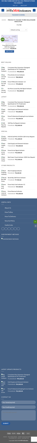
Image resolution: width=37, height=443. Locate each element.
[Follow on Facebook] (2, 228)
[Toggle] (3, 208)
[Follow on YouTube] (15, 228)
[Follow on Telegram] (18, 228)
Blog (19, 438)
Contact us (25, 438)
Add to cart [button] (9, 51)
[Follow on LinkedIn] (12, 228)
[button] (2, 10)
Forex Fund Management (25, 436)
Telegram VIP (13, 438)
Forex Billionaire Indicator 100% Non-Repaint (9, 46)
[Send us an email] (9, 228)
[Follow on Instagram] (6, 228)
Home (4, 20)
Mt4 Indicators (12, 436)
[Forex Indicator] (18, 10)
